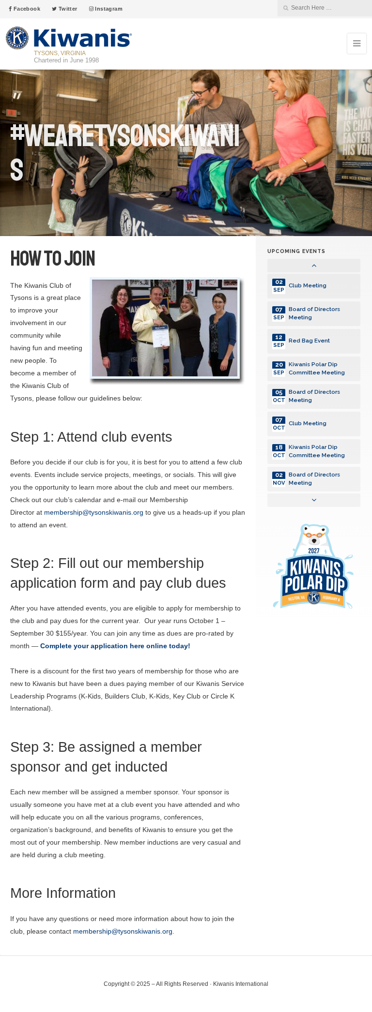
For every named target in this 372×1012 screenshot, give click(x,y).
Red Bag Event (309, 340)
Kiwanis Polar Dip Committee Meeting (317, 368)
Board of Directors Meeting (314, 313)
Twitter (67, 9)
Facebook (26, 9)
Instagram (108, 9)
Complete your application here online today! (115, 646)
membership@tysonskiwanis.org (93, 512)
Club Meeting (307, 285)
